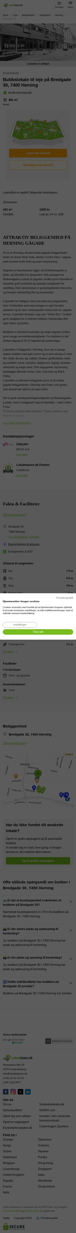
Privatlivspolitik (64, 598)
